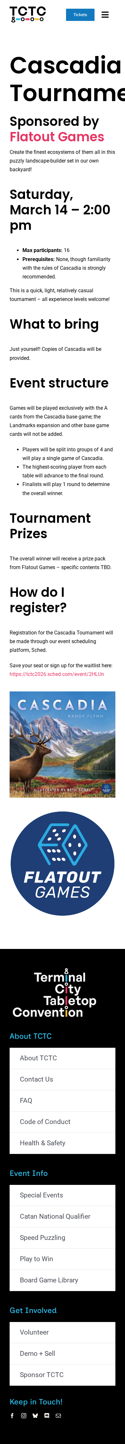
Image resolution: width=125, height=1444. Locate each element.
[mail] (58, 1415)
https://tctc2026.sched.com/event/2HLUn (57, 674)
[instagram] (23, 1415)
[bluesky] (35, 1415)
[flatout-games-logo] (62, 813)
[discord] (46, 1415)
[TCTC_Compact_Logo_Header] (28, 9)
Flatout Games (57, 137)
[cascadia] (62, 694)
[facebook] (12, 1415)
